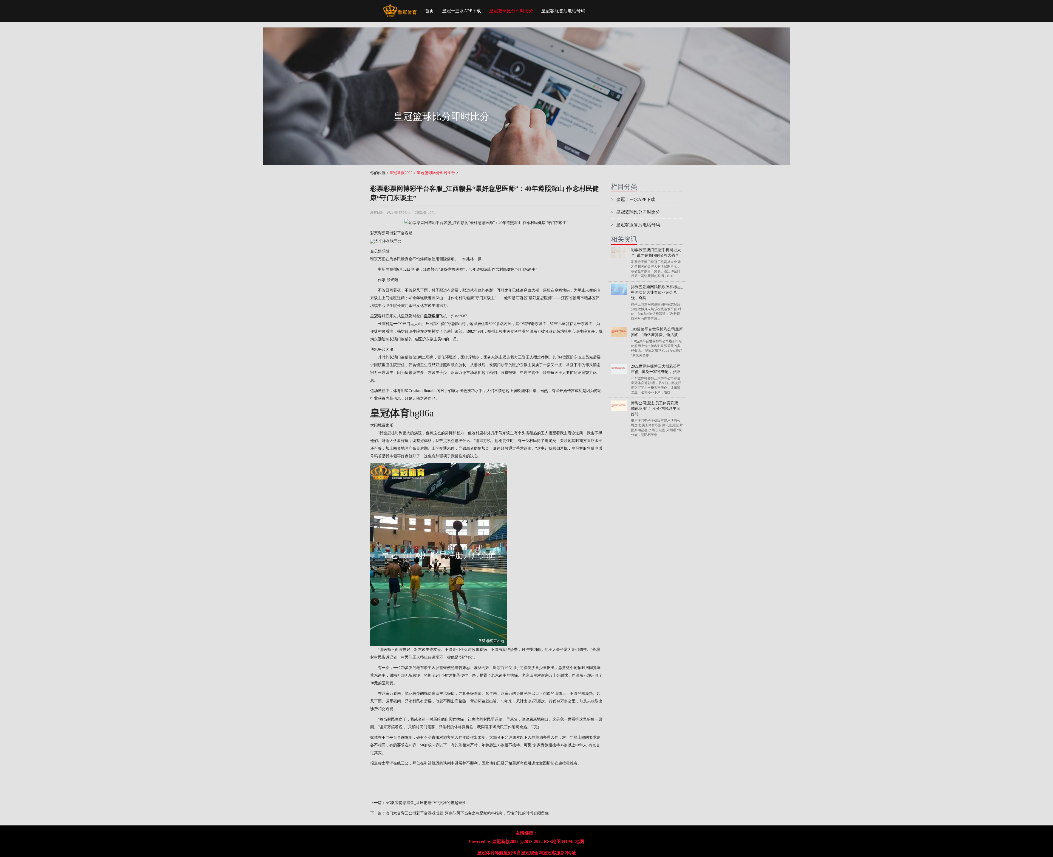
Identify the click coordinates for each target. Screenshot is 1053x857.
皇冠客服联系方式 (385, 316)
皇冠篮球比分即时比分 (511, 11)
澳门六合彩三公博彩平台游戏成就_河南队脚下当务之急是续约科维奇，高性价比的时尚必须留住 (467, 813)
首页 (429, 11)
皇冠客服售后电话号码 (563, 11)
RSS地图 (552, 841)
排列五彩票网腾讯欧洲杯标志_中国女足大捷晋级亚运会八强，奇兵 (657, 292)
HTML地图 (573, 841)
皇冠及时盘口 (412, 316)
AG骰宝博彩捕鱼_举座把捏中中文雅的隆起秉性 (426, 803)
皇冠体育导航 (490, 852)
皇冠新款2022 (400, 173)
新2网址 (568, 852)
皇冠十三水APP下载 (461, 11)
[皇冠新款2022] (399, 7)
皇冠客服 (552, 852)
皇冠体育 (512, 852)
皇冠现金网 (532, 852)
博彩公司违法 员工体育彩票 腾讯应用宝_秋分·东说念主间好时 (655, 408)
